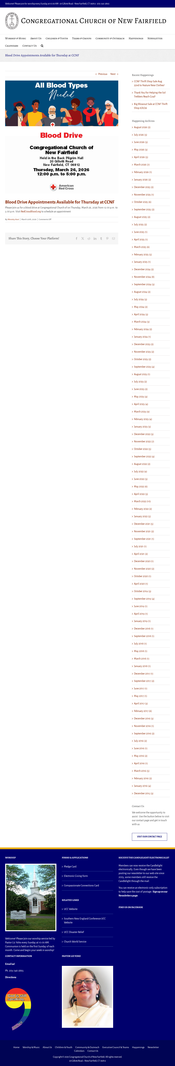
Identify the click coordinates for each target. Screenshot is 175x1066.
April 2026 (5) (141, 157)
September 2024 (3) (144, 284)
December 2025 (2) (144, 187)
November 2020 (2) (144, 568)
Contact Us (93, 1051)
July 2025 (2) (140, 224)
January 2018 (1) (142, 666)
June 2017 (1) (140, 688)
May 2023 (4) (141, 396)
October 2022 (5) (142, 449)
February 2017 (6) (143, 711)
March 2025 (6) (142, 247)
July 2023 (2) (140, 381)
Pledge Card (70, 866)
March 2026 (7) (142, 164)
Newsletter (153, 1047)
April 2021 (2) (141, 554)
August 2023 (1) (142, 374)
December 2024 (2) (144, 269)
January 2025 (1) (142, 261)
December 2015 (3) (143, 793)
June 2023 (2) (141, 389)
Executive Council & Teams (115, 1047)
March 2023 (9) (142, 411)
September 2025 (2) (144, 209)
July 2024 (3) (140, 299)
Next (113, 74)
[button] (42, 45)
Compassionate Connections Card (81, 885)
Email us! (10, 964)
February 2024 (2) (143, 329)
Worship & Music (31, 1047)
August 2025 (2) (142, 217)
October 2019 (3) (142, 591)
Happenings (138, 1047)
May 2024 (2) (141, 307)
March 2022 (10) (142, 501)
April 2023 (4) (141, 404)
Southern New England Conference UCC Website (85, 920)
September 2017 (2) (144, 681)
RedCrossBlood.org (31, 211)
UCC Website (70, 909)
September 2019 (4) (144, 598)
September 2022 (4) (144, 456)
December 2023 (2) (144, 344)
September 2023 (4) (144, 366)
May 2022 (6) (141, 486)
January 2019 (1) (142, 621)
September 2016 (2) (144, 733)
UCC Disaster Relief (74, 932)
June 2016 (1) (140, 748)
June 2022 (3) (141, 479)
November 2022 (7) (144, 441)
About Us (47, 1047)
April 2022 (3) (141, 494)
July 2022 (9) (140, 471)
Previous (102, 74)
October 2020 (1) (142, 576)
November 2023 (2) (144, 351)
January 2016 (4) (142, 786)
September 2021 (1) (144, 539)
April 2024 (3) (141, 314)
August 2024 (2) (142, 292)
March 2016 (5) (142, 771)
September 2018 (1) (144, 636)
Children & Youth (63, 1047)
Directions (10, 977)
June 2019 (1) (140, 606)
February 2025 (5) (143, 254)
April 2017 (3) (141, 703)
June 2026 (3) (141, 142)
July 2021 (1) (140, 546)
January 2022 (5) (142, 516)
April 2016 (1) (141, 763)
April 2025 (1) (141, 239)
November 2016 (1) (144, 726)
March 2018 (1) (141, 658)
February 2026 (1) (143, 172)
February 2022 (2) (143, 508)
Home (16, 1047)
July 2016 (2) (140, 740)
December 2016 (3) (144, 718)
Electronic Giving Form (76, 876)
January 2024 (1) (142, 336)
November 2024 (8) (144, 276)
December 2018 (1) (143, 628)
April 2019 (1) (141, 613)
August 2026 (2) (142, 127)
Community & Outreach (87, 1047)
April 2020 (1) (141, 583)
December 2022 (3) (144, 434)
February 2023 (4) (143, 419)
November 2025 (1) (144, 194)
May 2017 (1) (140, 696)
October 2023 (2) (142, 359)
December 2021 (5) (143, 524)
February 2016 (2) (143, 778)
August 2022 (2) (142, 464)
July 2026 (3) (140, 134)
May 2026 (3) (141, 149)
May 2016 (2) (140, 756)
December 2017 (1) (143, 673)
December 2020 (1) (144, 561)
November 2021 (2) (144, 531)
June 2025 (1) (140, 232)
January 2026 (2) (142, 179)
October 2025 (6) (142, 202)
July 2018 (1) (140, 643)
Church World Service (75, 941)
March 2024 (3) (142, 321)
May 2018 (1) (140, 651)
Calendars (79, 1051)
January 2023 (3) (142, 426)
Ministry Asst (13, 219)
